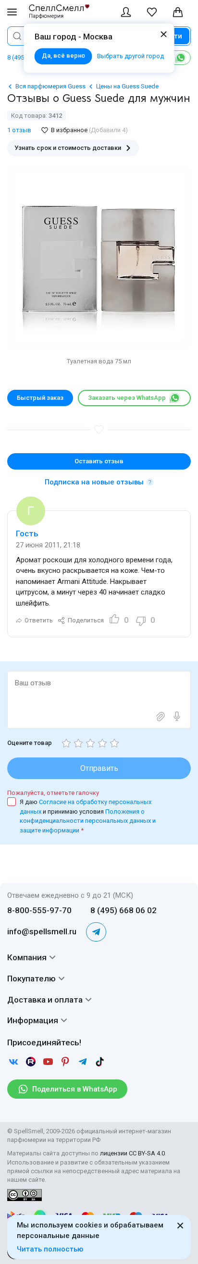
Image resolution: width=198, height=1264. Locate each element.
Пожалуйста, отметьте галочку (53, 792)
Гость (27, 533)
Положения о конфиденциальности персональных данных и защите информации (88, 821)
